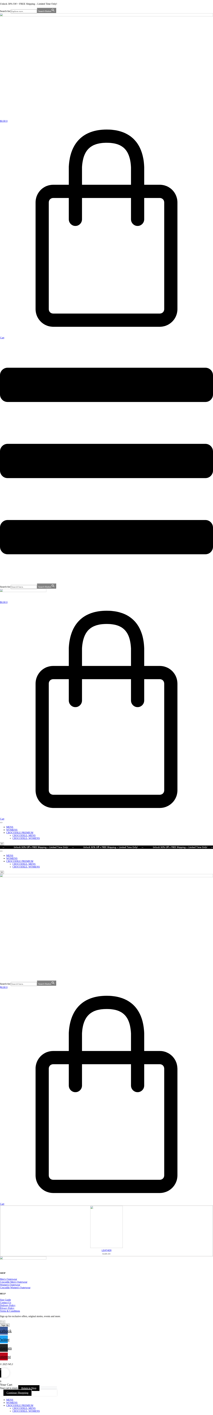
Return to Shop (28, 1388)
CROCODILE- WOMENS (26, 838)
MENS (9, 827)
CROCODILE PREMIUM (19, 832)
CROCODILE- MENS (24, 835)
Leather (106, 1250)
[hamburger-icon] (1, 822)
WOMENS (11, 829)
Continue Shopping (17, 1392)
